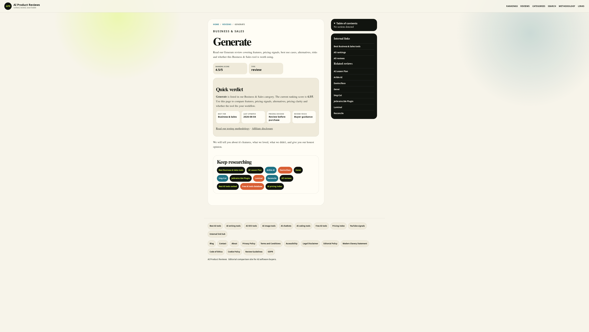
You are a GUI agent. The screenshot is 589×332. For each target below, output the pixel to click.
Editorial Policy (330, 243)
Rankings (512, 6)
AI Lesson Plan (255, 170)
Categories (538, 6)
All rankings (340, 52)
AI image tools (268, 226)
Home (216, 24)
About (234, 243)
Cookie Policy (234, 251)
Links (581, 6)
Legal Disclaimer (310, 243)
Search (552, 6)
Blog (212, 243)
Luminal (259, 178)
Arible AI (271, 170)
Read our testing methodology (233, 128)
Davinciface (285, 170)
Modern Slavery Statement (355, 243)
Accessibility (291, 243)
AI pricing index (274, 186)
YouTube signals (357, 226)
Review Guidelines (253, 251)
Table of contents (346, 23)
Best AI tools (215, 226)
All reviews (286, 178)
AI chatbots (286, 226)
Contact (222, 243)
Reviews (525, 6)
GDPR (270, 251)
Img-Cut (222, 178)
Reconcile (272, 178)
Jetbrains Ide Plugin (240, 178)
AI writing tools (233, 226)
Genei (298, 170)
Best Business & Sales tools (231, 170)
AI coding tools (303, 226)
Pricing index (338, 226)
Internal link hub (217, 234)
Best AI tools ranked (228, 186)
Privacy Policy (249, 243)
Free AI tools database (252, 186)
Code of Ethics (216, 251)
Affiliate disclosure (262, 128)
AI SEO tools (251, 226)
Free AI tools (321, 226)
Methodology (567, 6)
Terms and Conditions (271, 243)
